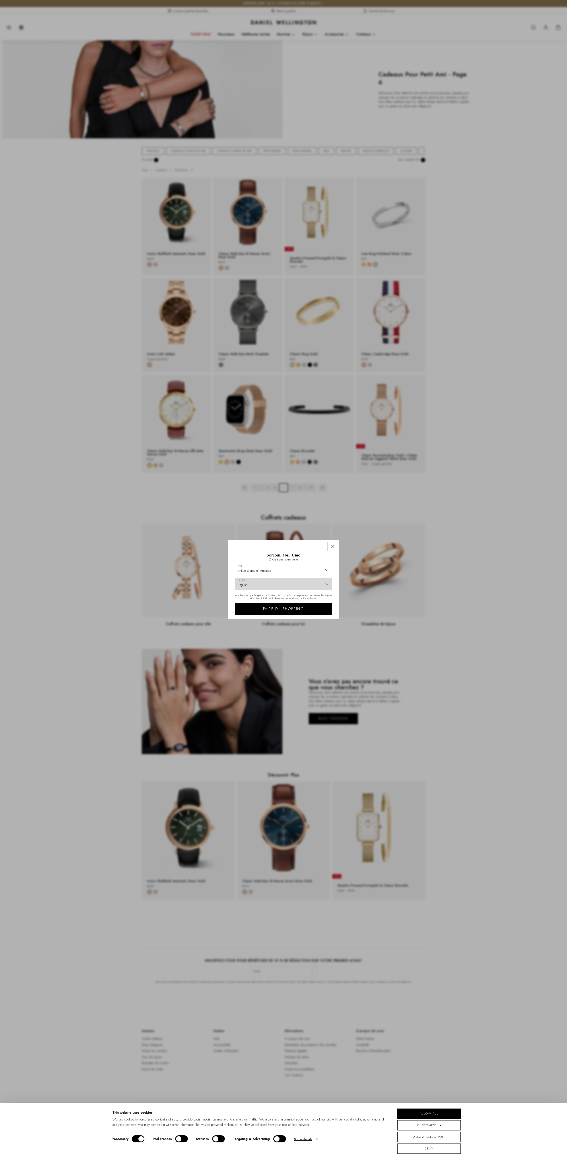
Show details (303, 1139)
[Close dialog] (360, 518)
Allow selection (429, 1137)
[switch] (181, 1138)
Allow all (429, 1113)
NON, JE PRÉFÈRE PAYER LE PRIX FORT (315, 621)
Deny (429, 1148)
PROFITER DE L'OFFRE (315, 608)
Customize (426, 1125)
